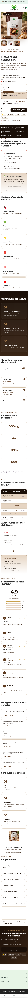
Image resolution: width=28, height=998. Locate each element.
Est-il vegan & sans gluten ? (14, 898)
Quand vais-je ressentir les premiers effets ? (14, 866)
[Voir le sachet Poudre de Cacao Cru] (4, 43)
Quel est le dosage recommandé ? (14, 873)
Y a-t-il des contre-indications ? (14, 879)
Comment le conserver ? (14, 892)
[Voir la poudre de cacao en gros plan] (11, 43)
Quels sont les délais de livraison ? (14, 904)
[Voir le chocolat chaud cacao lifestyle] (17, 43)
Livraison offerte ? (14, 910)
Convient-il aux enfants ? (14, 916)
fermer (26, 1)
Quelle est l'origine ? (14, 885)
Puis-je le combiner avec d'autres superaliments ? (14, 922)
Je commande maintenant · (14, 949)
